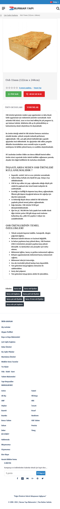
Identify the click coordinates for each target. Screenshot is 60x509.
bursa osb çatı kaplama (15, 304)
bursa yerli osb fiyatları (31, 294)
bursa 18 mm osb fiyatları (34, 299)
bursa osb (17, 288)
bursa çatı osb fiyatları (14, 299)
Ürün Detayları (13, 107)
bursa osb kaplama (13, 294)
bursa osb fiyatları (30, 288)
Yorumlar (32, 107)
